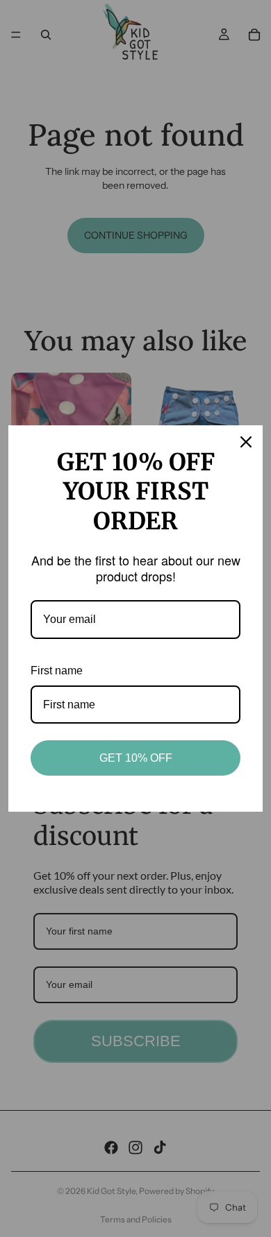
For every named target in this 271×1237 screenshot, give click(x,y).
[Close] (246, 442)
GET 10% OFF (135, 758)
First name (57, 670)
